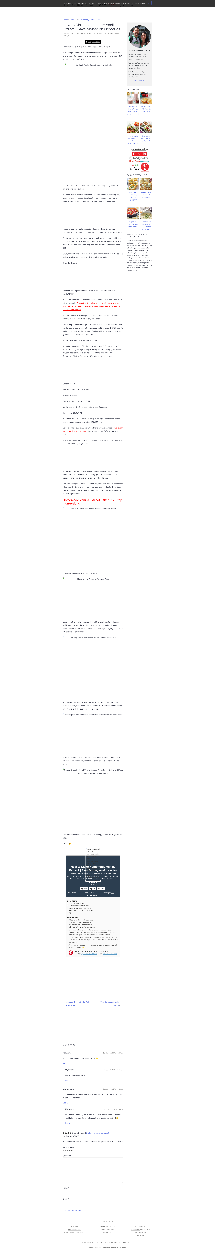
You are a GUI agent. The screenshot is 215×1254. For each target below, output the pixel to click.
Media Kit (107, 1232)
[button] (89, 882)
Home (65, 20)
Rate (102, 889)
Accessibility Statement (74, 1232)
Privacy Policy (74, 1230)
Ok (149, 3)
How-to (73, 20)
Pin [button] (93, 889)
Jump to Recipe (94, 42)
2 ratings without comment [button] (97, 1133)
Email (66, 1199)
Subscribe (135, 1230)
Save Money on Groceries (89, 20)
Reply (65, 1063)
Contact (140, 1235)
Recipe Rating (69, 1147)
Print (85, 889)
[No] (213, 3)
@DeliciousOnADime (89, 954)
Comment (68, 1156)
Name (66, 1188)
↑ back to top (107, 1221)
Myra (95, 895)
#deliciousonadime (110, 954)
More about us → (140, 81)
